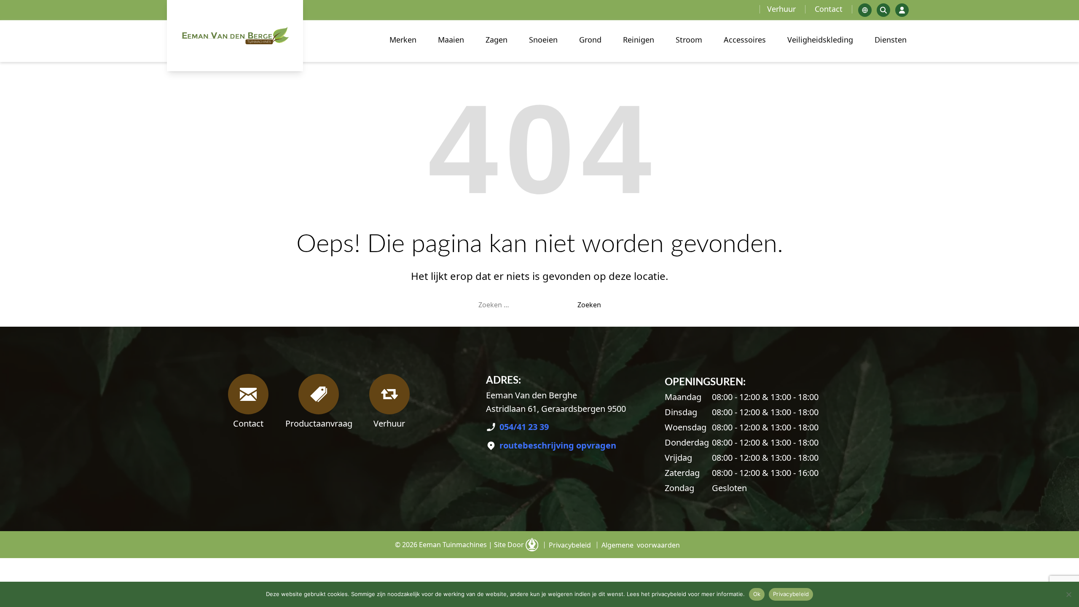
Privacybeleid (791, 594)
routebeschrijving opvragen (557, 445)
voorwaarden (640, 545)
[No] (1068, 594)
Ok (757, 594)
